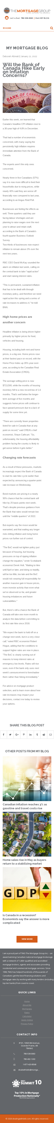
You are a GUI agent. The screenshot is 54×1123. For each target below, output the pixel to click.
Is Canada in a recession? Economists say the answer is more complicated (26, 919)
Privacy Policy (27, 1023)
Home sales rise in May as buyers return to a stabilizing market (24, 861)
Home (8, 28)
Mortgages (27, 1008)
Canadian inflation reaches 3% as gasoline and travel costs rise (25, 806)
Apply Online (27, 1020)
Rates (27, 1012)
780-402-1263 (29, 1059)
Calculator (27, 1016)
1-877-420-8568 (29, 1064)
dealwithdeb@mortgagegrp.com (32, 1069)
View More (27, 939)
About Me (27, 1005)
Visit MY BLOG (42, 18)
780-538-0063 (27, 18)
